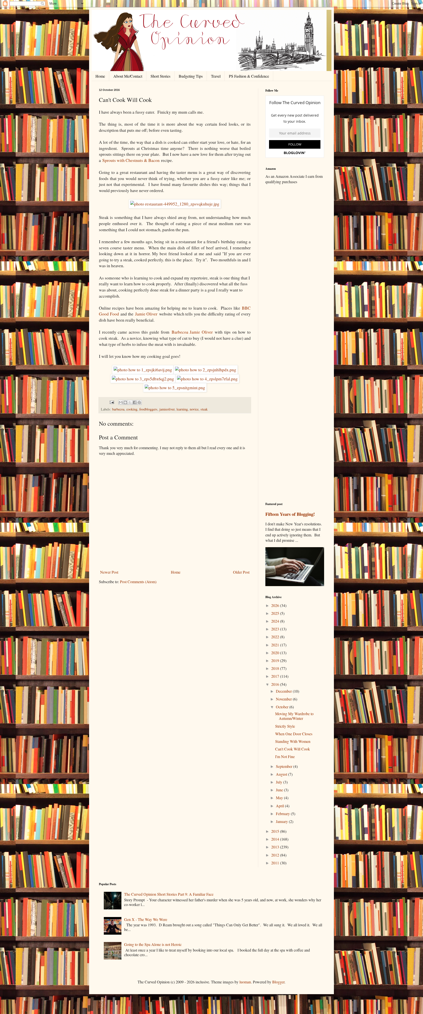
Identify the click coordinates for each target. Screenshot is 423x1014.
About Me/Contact (127, 76)
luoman (245, 981)
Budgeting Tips (191, 76)
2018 (275, 668)
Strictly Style (285, 726)
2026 (275, 605)
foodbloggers (148, 409)
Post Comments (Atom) (138, 581)
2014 (275, 839)
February (283, 813)
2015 (275, 831)
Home (100, 76)
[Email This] (120, 402)
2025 (275, 613)
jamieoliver (167, 409)
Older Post (241, 572)
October (282, 706)
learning (182, 409)
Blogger (278, 981)
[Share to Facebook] (134, 402)
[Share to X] (130, 402)
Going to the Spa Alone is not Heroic (153, 944)
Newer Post (109, 572)
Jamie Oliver (146, 314)
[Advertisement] (294, 265)
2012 (275, 854)
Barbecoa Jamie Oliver (192, 332)
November (284, 698)
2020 (275, 652)
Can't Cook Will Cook (292, 748)
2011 (275, 862)
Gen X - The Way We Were (145, 919)
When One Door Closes (293, 733)
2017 (275, 676)
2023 (275, 628)
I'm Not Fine (285, 756)
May (280, 797)
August (282, 774)
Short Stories (160, 76)
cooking (131, 409)
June (280, 789)
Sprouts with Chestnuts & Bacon (131, 160)
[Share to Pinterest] (139, 402)
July (279, 782)
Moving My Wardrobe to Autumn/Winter (294, 716)
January (282, 821)
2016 (275, 684)
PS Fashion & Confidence (249, 76)
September (284, 766)
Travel (216, 76)
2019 (275, 660)
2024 (275, 621)
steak (204, 409)
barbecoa (118, 409)
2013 (275, 846)
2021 (275, 644)
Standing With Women (292, 741)
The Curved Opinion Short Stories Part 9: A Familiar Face (168, 894)
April (280, 805)
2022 (275, 636)
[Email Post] (111, 401)
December (284, 691)
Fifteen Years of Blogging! (290, 514)
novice (194, 409)
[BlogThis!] (125, 402)
